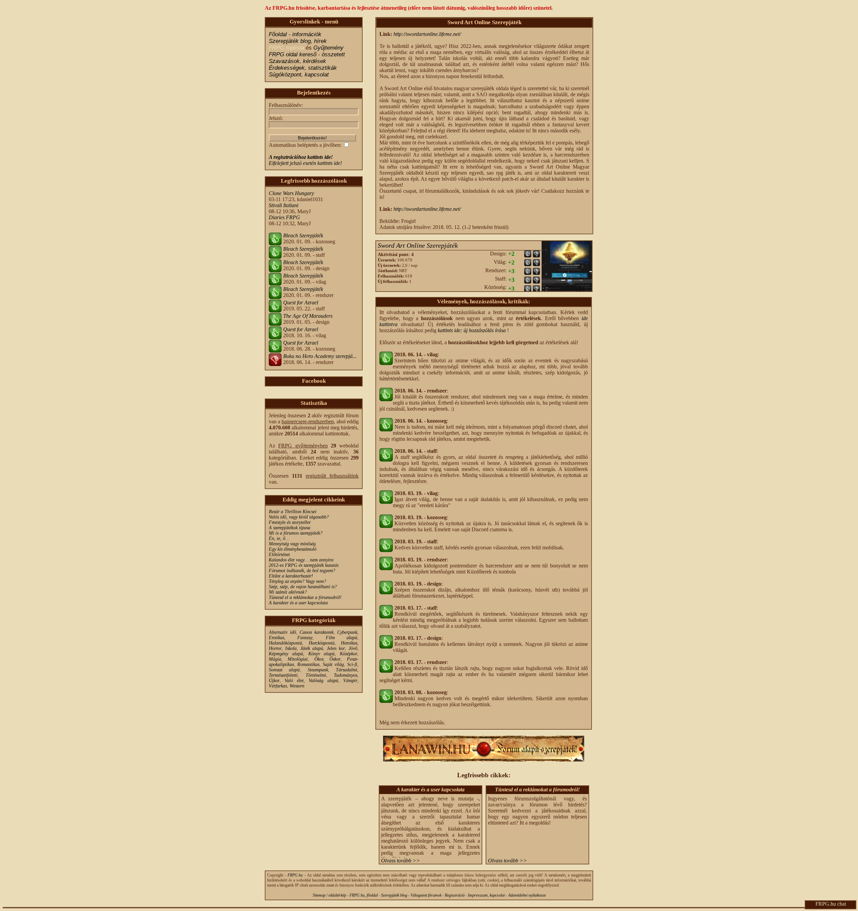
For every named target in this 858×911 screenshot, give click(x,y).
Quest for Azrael (300, 302)
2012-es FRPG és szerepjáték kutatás (304, 565)
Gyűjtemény (328, 48)
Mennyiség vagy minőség (292, 543)
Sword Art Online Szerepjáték (418, 245)
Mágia (275, 659)
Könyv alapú (321, 653)
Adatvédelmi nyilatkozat (527, 895)
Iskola (291, 648)
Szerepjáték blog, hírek (298, 41)
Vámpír (350, 680)
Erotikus (276, 637)
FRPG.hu (295, 875)
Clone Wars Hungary (291, 193)
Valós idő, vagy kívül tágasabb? (299, 517)
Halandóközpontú (285, 643)
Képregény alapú (286, 653)
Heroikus (349, 643)
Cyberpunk (347, 632)
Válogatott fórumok (426, 895)
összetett (333, 54)
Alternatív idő (282, 632)
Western (297, 685)
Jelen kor (336, 648)
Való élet (294, 680)
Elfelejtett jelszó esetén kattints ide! (305, 163)
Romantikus (308, 664)
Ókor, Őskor (327, 659)
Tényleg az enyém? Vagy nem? (297, 581)
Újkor (274, 680)
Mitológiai (298, 659)
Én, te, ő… (279, 538)
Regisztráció (455, 895)
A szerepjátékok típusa (289, 527)
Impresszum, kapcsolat (486, 895)
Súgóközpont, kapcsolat (299, 74)
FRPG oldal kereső (292, 54)
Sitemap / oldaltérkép (329, 895)
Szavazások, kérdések (297, 61)
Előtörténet (279, 554)
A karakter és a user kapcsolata (298, 602)
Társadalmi (346, 669)
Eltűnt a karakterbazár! (291, 576)
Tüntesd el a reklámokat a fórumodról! (305, 597)
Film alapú (341, 637)
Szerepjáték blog (394, 895)
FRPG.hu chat (830, 904)
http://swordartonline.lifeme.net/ (427, 34)
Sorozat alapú (284, 669)
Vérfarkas (278, 685)
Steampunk (318, 669)
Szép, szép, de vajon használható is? (303, 586)
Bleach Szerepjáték (303, 235)
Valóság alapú (323, 680)
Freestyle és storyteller (290, 522)
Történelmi (316, 675)
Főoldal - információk (295, 34)
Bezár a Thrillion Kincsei (292, 511)
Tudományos (345, 675)
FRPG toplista (286, 48)
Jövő (353, 648)
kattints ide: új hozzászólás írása (472, 330)
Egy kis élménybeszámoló (292, 549)
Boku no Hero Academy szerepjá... (320, 356)
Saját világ (333, 664)
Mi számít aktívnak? (288, 592)
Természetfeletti (283, 675)
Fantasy (304, 637)
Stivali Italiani (283, 205)
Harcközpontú (321, 643)
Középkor (348, 653)
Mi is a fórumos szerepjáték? (295, 533)
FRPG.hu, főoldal (364, 895)
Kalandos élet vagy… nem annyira (301, 559)
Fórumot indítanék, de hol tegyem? (302, 570)
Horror (275, 648)
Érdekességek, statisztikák (303, 68)
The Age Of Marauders (307, 316)
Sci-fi (352, 664)
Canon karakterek (316, 632)
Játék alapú (311, 648)
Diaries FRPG (284, 217)
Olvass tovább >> (400, 860)
